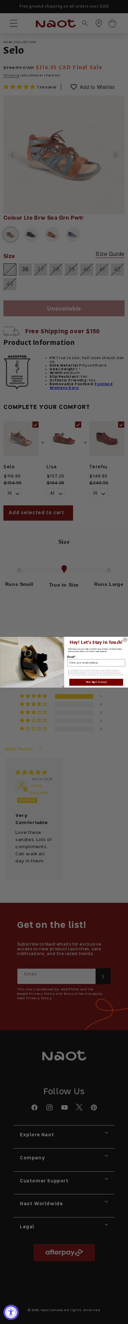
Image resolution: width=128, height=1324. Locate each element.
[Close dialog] (125, 640)
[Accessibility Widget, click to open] (11, 1312)
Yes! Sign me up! (96, 682)
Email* (71, 656)
